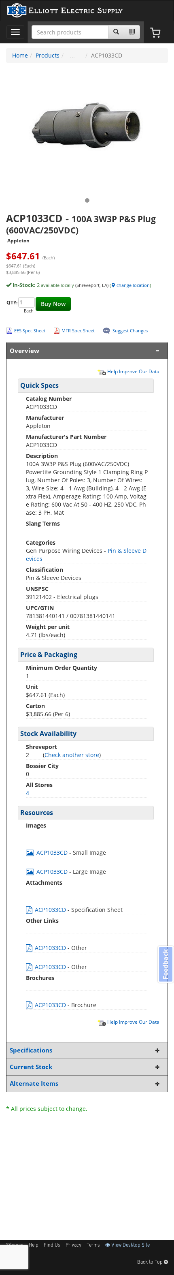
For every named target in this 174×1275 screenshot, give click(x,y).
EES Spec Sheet (29, 330)
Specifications (31, 1050)
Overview (24, 351)
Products (47, 55)
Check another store (72, 755)
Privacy (73, 1245)
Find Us (52, 1245)
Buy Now (53, 304)
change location (132, 285)
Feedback (165, 964)
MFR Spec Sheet (78, 330)
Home (20, 55)
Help (33, 1245)
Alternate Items (34, 1083)
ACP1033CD (52, 852)
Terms (93, 1245)
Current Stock (31, 1067)
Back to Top (150, 1262)
